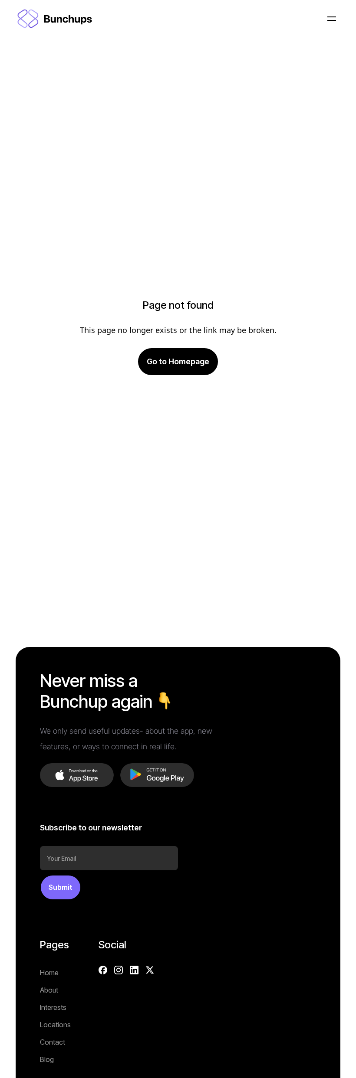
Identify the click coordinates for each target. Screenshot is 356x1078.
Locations (55, 1024)
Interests (53, 1007)
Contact (52, 1042)
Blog (47, 1059)
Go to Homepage (178, 361)
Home (49, 972)
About (49, 990)
